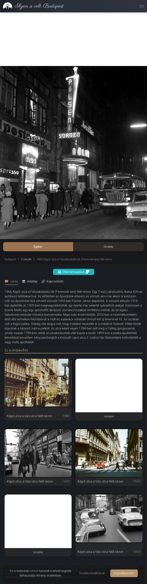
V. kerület (26, 259)
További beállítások (92, 573)
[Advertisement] (73, 39)
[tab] (12, 281)
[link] (32, 6)
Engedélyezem (124, 573)
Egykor (38, 246)
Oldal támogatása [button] (73, 271)
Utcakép (108, 246)
